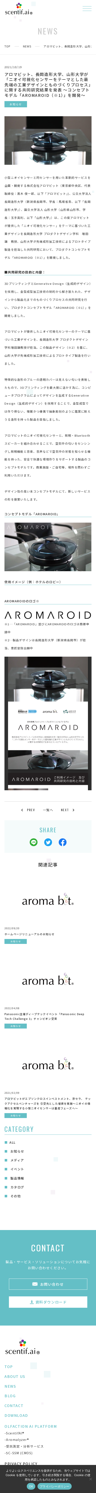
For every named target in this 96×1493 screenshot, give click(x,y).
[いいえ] (90, 1479)
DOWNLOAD (16, 1415)
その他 (15, 1196)
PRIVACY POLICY (20, 1463)
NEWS (27, 46)
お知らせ (16, 1151)
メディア (16, 1160)
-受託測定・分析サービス (24, 1446)
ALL (12, 1142)
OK (31, 1486)
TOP (7, 46)
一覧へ (48, 810)
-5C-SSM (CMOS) (18, 1453)
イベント (16, 1169)
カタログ (16, 1187)
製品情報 (16, 1178)
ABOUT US (14, 1376)
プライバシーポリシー (54, 1486)
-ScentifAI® (14, 1433)
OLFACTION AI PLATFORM (30, 1426)
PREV (31, 809)
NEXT (65, 809)
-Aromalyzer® (16, 1439)
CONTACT (13, 1405)
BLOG (10, 1395)
